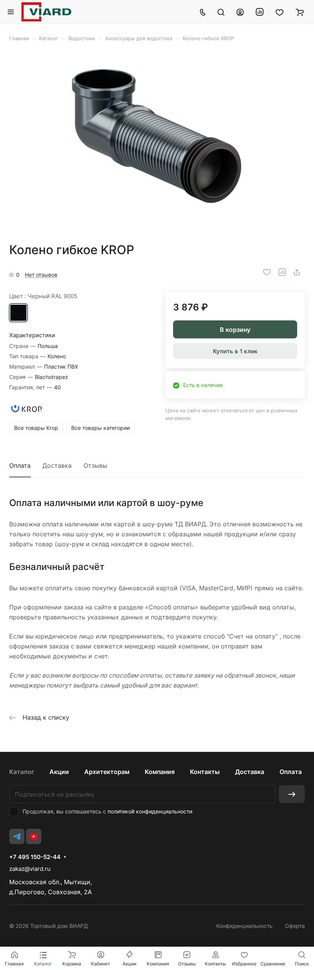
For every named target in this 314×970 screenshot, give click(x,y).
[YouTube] (33, 836)
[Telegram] (17, 836)
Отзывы (95, 465)
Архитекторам (106, 772)
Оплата (20, 465)
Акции (59, 772)
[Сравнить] (282, 272)
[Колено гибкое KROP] (157, 142)
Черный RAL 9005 (18, 313)
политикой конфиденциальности (150, 811)
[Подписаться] (292, 794)
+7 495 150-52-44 (35, 857)
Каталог (21, 772)
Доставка (57, 465)
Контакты (205, 772)
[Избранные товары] (279, 12)
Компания (160, 772)
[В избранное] (267, 272)
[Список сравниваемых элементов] (259, 12)
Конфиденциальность (244, 926)
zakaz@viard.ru (30, 868)
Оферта (295, 926)
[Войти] (240, 12)
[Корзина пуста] (300, 12)
